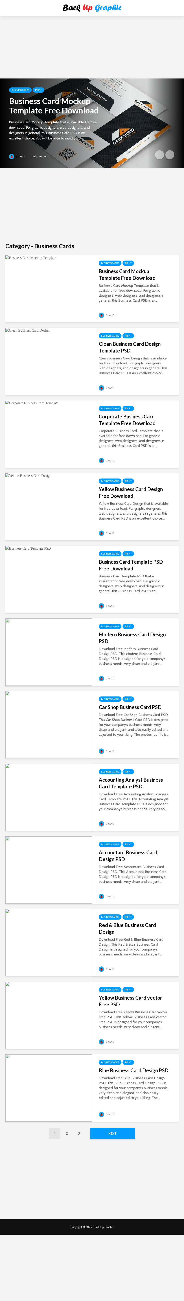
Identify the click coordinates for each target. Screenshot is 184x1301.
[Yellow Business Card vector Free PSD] (48, 1015)
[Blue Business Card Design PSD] (48, 1088)
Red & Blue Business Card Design (127, 928)
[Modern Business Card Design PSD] (48, 652)
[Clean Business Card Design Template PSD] (27, 330)
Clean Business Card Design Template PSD (130, 347)
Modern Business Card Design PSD (132, 637)
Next (112, 1133)
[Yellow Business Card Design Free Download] (28, 475)
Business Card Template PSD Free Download (131, 565)
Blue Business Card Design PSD (134, 1070)
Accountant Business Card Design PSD (128, 855)
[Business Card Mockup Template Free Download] (92, 123)
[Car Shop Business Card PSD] (48, 724)
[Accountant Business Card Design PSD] (48, 870)
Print (38, 90)
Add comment (39, 156)
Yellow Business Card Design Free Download (131, 492)
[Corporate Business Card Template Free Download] (31, 403)
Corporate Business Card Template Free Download (127, 419)
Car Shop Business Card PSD (130, 707)
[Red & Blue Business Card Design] (48, 942)
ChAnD (19, 156)
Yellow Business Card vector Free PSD (130, 1001)
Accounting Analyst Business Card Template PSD (131, 783)
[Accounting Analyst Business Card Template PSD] (48, 797)
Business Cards (20, 90)
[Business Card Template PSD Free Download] (28, 548)
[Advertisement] (92, 53)
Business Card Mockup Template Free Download (54, 105)
